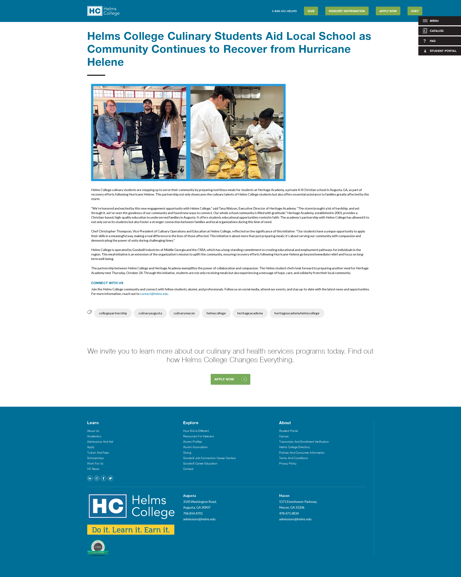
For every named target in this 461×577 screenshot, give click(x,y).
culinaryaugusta (150, 313)
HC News (93, 468)
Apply (90, 447)
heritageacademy (250, 313)
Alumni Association (195, 447)
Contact (188, 468)
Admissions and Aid (100, 441)
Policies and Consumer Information (302, 452)
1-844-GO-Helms (284, 11)
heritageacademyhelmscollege (296, 313)
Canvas (284, 436)
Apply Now (388, 11)
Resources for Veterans (198, 436)
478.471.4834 (289, 513)
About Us (93, 430)
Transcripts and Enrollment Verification (304, 441)
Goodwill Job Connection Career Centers (209, 458)
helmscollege (216, 313)
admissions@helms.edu (199, 519)
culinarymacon (184, 313)
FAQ (433, 40)
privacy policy (287, 463)
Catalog (437, 30)
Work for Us (95, 463)
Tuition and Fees (98, 452)
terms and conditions (293, 458)
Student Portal (443, 50)
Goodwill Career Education (200, 463)
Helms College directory (294, 447)
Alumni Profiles (192, 441)
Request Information (347, 11)
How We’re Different (196, 430)
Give (311, 11)
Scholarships (95, 458)
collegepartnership (113, 313)
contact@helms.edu (154, 294)
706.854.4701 (193, 513)
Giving (187, 452)
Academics (94, 436)
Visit (415, 11)
